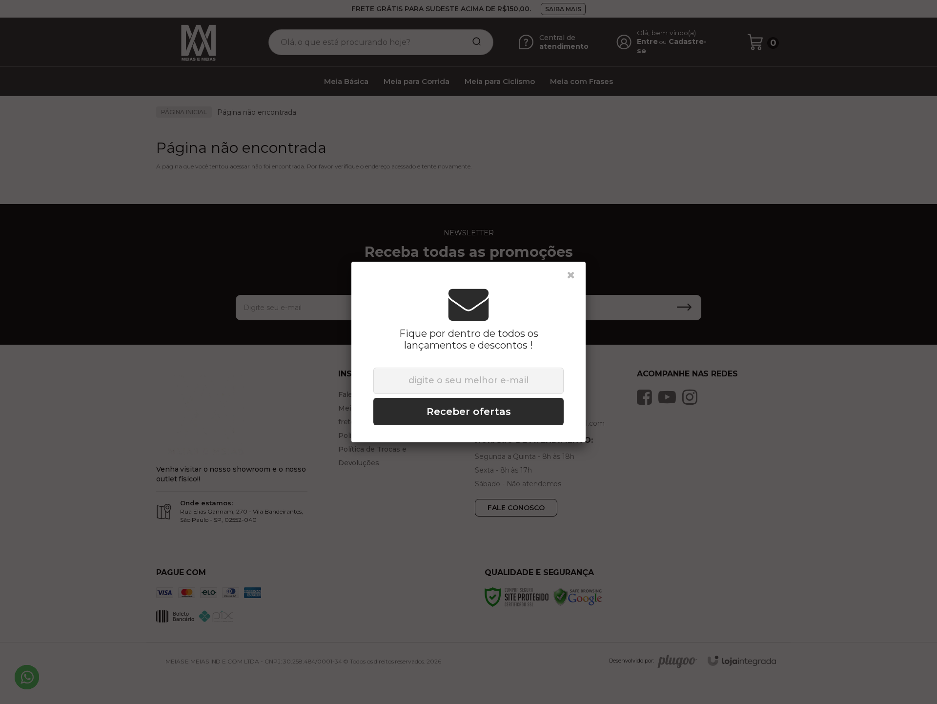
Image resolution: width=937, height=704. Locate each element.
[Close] (571, 275)
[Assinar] (468, 411)
